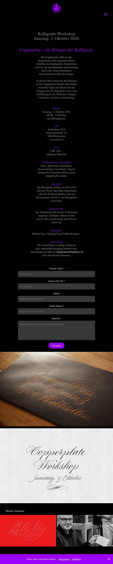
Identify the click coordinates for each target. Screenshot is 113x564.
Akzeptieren (64, 558)
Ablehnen (76, 558)
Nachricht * (56, 318)
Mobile (56, 293)
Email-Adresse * (56, 306)
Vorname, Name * (56, 268)
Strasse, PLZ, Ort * (56, 281)
